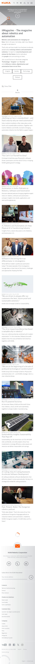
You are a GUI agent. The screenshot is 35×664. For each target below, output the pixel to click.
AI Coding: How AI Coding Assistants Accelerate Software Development (16, 473)
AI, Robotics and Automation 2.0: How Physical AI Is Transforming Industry (17, 227)
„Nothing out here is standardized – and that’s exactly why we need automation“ (17, 119)
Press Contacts (5, 593)
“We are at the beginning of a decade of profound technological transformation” (17, 368)
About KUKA (5, 626)
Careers (3, 623)
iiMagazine (4, 635)
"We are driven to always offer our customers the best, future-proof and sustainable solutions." (16, 298)
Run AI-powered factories (12, 402)
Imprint (19, 649)
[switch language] (21, 3)
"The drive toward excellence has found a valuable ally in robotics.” (17, 330)
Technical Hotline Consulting (8, 588)
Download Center (6, 616)
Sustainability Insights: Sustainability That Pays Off (16, 436)
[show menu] (31, 3)
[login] (24, 3)
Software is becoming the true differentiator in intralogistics (14, 260)
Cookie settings (5, 652)
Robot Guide (5, 600)
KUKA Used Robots (6, 604)
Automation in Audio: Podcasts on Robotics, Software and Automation (16, 189)
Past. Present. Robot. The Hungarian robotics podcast (16, 508)
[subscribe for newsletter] (31, 577)
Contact (4, 590)
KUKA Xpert (4, 614)
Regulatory (4, 633)
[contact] (17, 3)
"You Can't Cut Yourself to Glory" (14, 156)
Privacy (25, 649)
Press (3, 630)
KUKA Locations (5, 628)
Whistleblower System (7, 638)
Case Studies (5, 602)
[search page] (14, 3)
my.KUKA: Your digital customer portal (11, 612)
